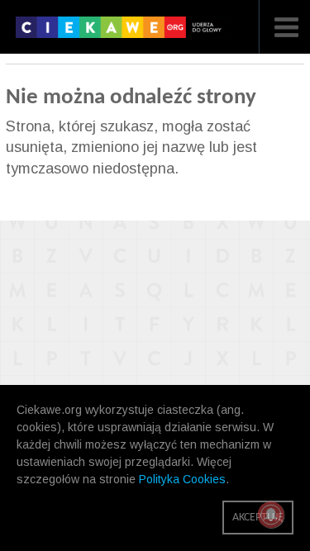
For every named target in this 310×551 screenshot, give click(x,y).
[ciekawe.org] (122, 33)
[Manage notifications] (271, 514)
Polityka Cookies (182, 479)
